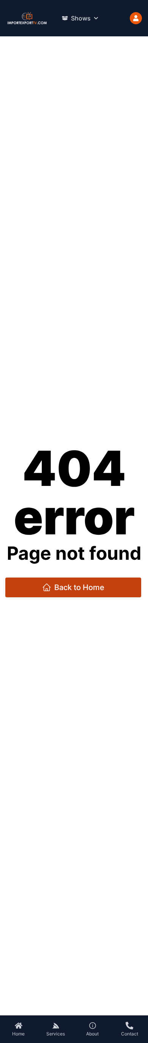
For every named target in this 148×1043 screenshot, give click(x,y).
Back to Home (79, 587)
